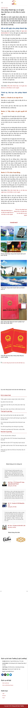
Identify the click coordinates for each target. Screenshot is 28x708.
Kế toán (4, 696)
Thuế (3, 698)
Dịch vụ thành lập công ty (7, 685)
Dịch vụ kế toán (5, 683)
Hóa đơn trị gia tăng (6, 431)
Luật (3, 694)
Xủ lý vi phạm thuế (6, 395)
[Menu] (2, 2)
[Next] (27, 595)
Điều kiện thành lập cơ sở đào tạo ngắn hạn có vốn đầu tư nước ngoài (7, 212)
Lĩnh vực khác (4, 7)
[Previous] (1, 595)
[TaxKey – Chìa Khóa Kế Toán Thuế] (14, 2)
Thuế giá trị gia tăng (6, 411)
